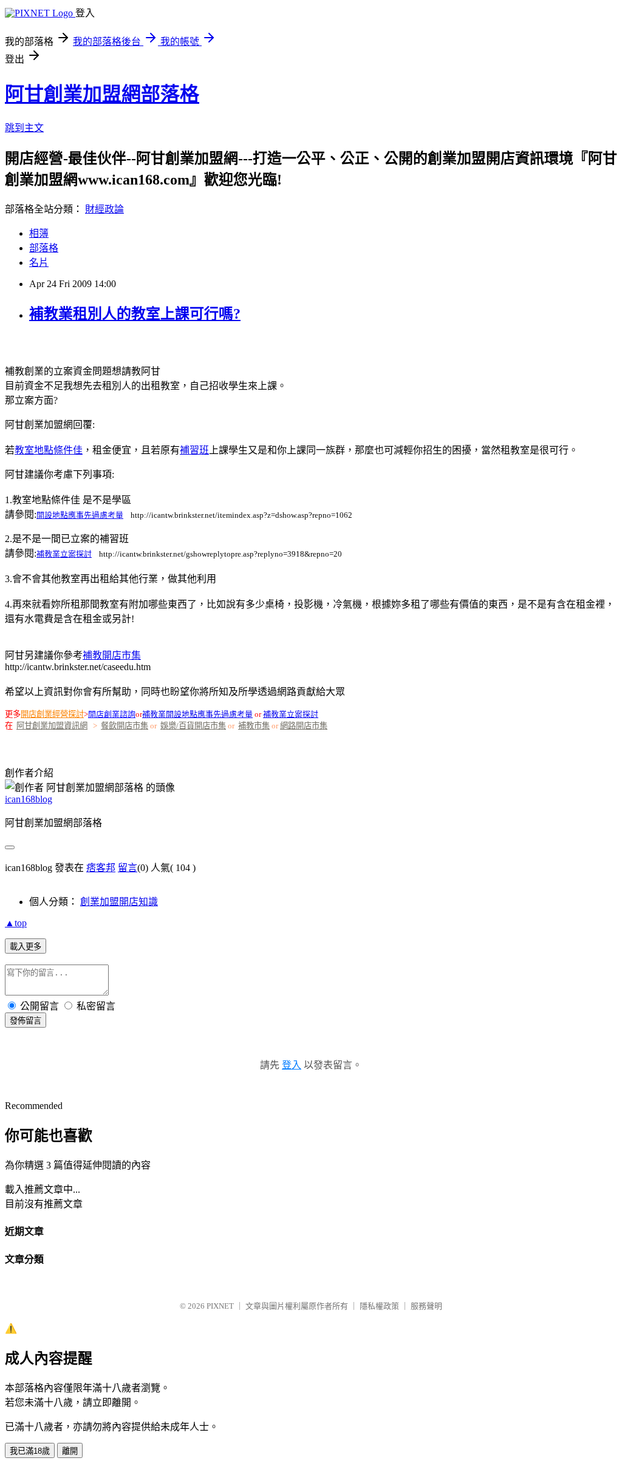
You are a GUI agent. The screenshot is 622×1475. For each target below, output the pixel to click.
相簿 (39, 233)
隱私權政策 (379, 1306)
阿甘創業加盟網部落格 (102, 94)
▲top (16, 923)
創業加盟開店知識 (119, 902)
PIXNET (220, 1306)
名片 (39, 262)
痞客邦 (100, 868)
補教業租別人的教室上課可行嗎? (135, 314)
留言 (127, 868)
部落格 (43, 248)
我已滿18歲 (30, 1451)
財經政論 (104, 209)
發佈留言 (25, 1020)
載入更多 (25, 946)
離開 (70, 1451)
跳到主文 (24, 128)
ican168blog (28, 799)
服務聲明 (426, 1306)
